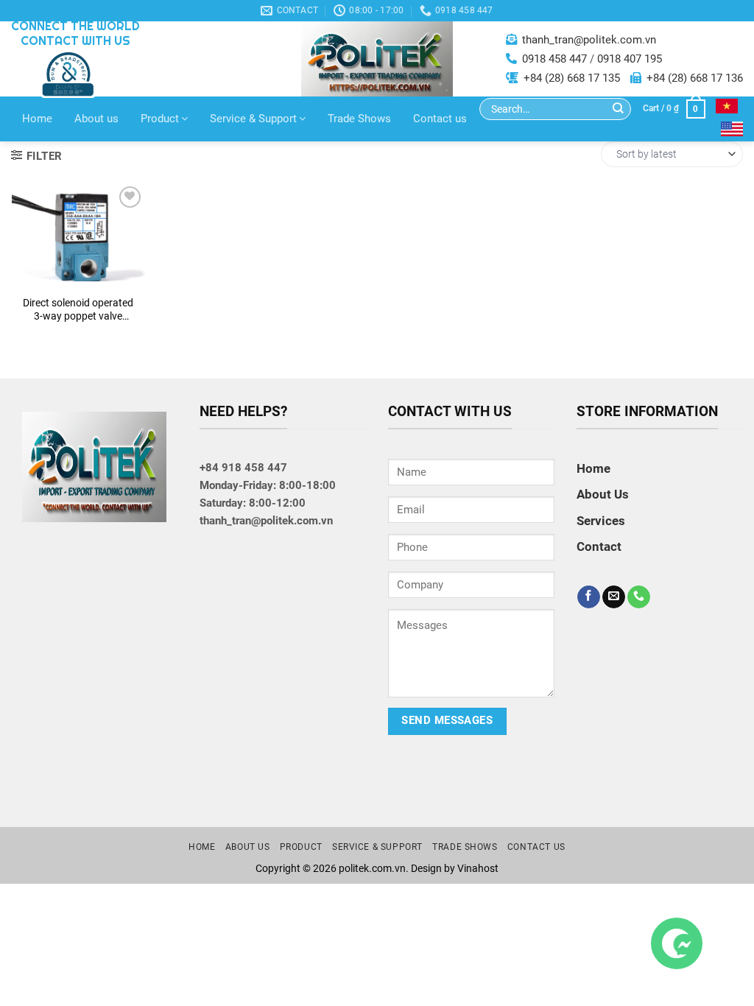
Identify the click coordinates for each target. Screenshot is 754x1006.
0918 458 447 (554, 59)
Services (601, 520)
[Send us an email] (613, 597)
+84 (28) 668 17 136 (694, 78)
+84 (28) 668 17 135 (572, 78)
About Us (603, 494)
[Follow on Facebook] (588, 597)
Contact (78, 272)
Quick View (78, 236)
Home (37, 118)
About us (96, 118)
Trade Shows (359, 118)
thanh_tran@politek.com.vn (589, 39)
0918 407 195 (629, 59)
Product (160, 118)
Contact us (440, 118)
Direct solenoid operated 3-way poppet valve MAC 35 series (78, 310)
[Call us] (638, 597)
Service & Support (253, 118)
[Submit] (618, 109)
